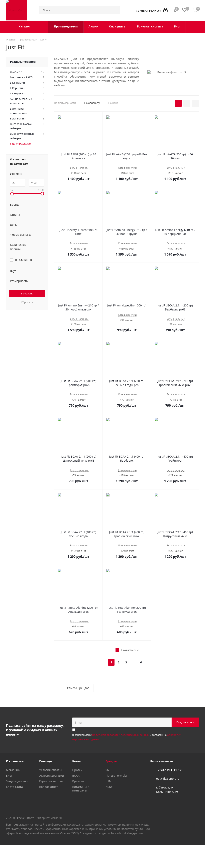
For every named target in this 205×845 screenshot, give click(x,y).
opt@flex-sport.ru (168, 778)
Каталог (78, 761)
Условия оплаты (50, 770)
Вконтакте (176, 825)
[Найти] (115, 10)
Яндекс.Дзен (196, 825)
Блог (9, 775)
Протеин (78, 770)
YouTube (186, 825)
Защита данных (17, 781)
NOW (109, 787)
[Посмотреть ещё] (192, 27)
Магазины (13, 770)
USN (108, 781)
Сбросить (27, 302)
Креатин (78, 781)
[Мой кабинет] (165, 10)
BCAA (75, 775)
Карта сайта (14, 787)
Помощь (45, 761)
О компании (15, 761)
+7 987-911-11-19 (148, 11)
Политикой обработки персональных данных (120, 735)
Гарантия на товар (52, 781)
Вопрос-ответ (48, 787)
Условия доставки (51, 775)
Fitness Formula (116, 775)
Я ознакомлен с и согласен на (126, 737)
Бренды (111, 761)
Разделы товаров (23, 62)
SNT (108, 770)
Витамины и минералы (80, 788)
